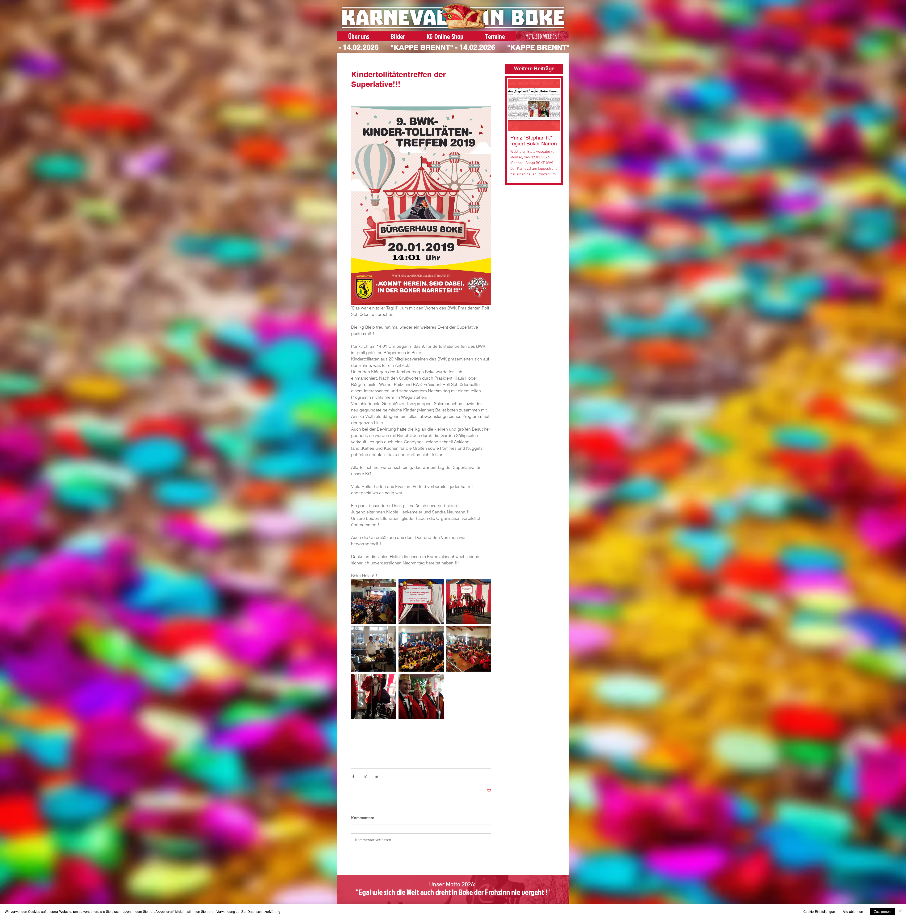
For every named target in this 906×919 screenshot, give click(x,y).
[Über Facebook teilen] (353, 776)
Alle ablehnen (853, 911)
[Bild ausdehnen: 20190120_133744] (421, 696)
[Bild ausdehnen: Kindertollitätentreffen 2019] (373, 648)
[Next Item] (553, 105)
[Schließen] (900, 911)
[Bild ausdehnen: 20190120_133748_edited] (373, 696)
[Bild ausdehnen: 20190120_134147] (421, 601)
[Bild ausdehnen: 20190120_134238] (468, 601)
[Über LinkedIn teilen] (376, 776)
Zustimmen (882, 911)
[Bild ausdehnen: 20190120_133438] (421, 648)
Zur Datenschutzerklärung (260, 911)
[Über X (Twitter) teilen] (365, 776)
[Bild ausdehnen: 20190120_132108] (468, 648)
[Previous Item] (515, 105)
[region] (542, 37)
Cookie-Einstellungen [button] (819, 911)
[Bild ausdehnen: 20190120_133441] (373, 601)
